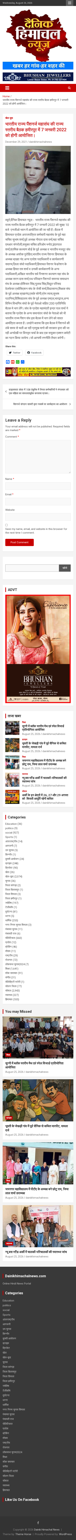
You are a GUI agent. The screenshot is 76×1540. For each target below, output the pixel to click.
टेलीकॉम (9, 907)
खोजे (65, 568)
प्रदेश (8, 942)
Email (9, 494)
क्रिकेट (9, 867)
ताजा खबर (14, 716)
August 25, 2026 (31, 734)
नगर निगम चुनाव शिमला (16, 924)
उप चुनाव (9, 850)
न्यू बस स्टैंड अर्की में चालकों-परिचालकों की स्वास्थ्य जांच (36, 1252)
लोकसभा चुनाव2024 (15, 964)
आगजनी (9, 845)
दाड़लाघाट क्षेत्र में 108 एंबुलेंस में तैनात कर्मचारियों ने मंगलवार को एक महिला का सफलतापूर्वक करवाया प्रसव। (39, 391)
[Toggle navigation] (7, 88)
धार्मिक (8, 920)
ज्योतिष (8, 902)
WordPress (65, 1534)
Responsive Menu (69, 3)
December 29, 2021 (16, 141)
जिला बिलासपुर (12, 889)
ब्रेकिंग (8, 946)
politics (9, 828)
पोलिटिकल (10, 938)
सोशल (24, 791)
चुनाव (7, 881)
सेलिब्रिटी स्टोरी (12, 981)
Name (9, 479)
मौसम (7, 951)
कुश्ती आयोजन (12, 859)
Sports (9, 837)
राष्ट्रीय (9, 955)
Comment (12, 436)
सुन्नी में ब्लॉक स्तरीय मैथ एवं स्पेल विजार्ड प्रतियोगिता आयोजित (43, 727)
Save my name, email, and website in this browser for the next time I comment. (36, 530)
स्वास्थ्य (25, 774)
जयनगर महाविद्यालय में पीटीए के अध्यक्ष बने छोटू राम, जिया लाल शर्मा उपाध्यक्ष (44, 762)
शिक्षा (24, 722)
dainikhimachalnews (40, 141)
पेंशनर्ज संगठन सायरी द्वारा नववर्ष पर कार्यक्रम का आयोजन (40, 404)
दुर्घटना (8, 911)
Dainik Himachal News (47, 1529)
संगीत (7, 977)
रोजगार (8, 959)
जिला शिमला (11, 894)
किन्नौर (8, 854)
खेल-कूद (9, 118)
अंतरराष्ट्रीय (11, 841)
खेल (7, 872)
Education (11, 823)
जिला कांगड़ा (11, 885)
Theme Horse (23, 1534)
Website (10, 509)
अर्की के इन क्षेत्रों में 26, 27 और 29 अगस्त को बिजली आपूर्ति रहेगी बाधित (45, 796)
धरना (7, 916)
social (8, 832)
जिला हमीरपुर (11, 898)
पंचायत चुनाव (11, 929)
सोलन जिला (10, 986)
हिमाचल (8, 999)
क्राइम (24, 739)
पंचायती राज (10, 933)
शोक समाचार (11, 973)
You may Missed (18, 1011)
